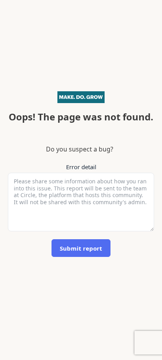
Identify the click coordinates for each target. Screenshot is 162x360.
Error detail (81, 167)
